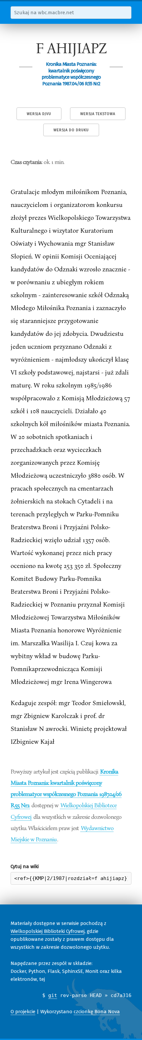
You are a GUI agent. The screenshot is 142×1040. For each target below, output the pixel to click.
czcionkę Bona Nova (97, 1012)
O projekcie (23, 1012)
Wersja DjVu (39, 114)
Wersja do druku (71, 130)
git (52, 995)
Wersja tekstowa (97, 114)
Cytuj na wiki (25, 866)
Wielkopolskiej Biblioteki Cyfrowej (48, 931)
